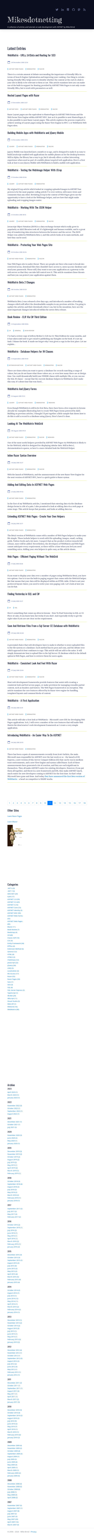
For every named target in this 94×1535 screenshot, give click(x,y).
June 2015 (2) (12, 1268)
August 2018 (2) (13, 1187)
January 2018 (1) (13, 1200)
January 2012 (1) (13, 1375)
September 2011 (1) (14, 1388)
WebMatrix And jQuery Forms (22, 389)
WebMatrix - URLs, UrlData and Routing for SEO (31, 55)
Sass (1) (10, 982)
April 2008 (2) (12, 1497)
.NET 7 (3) (11, 891)
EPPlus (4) (11, 946)
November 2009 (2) (14, 1448)
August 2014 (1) (13, 1293)
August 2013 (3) (13, 1328)
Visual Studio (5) (13, 1001)
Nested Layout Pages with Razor (23, 95)
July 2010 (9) (12, 1421)
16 (75, 803)
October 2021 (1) (13, 1124)
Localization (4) (13, 971)
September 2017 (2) (14, 1209)
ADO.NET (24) (12, 894)
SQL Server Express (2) (16, 990)
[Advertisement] (49, 40)
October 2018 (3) (13, 1181)
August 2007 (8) (13, 1511)
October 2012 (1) (13, 1356)
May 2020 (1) (12, 1141)
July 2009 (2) (12, 1459)
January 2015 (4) (13, 1282)
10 (45, 803)
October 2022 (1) (13, 1108)
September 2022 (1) (14, 1111)
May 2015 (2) (12, 1271)
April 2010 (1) (12, 1429)
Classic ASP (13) (13, 938)
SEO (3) (10, 985)
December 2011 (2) (14, 1383)
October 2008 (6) (13, 1489)
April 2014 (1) (12, 1304)
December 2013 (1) (14, 1320)
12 (55, 803)
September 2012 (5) (14, 1358)
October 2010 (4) (13, 1413)
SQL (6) (10, 987)
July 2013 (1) (12, 1331)
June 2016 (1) (12, 1233)
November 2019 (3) (14, 1154)
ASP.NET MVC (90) (14, 913)
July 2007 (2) (12, 1514)
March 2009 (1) (13, 1470)
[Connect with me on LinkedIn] (62, 9)
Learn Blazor (12, 822)
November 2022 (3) (14, 1105)
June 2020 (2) (12, 1138)
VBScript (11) (12, 998)
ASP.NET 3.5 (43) (13, 902)
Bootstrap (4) (12, 932)
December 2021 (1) (14, 1122)
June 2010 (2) (12, 1424)
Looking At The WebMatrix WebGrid (25, 423)
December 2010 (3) (14, 1410)
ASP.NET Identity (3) (14, 910)
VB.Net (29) (11, 996)
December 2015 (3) (14, 1255)
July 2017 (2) (12, 1211)
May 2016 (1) (12, 1236)
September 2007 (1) (14, 1508)
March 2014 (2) (13, 1307)
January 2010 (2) (13, 1437)
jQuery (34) (11, 965)
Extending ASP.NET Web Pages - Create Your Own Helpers (36, 516)
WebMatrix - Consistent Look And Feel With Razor (32, 663)
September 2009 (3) (14, 1454)
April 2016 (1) (12, 1238)
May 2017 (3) (12, 1214)
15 (70, 803)
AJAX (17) (10, 896)
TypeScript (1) (12, 993)
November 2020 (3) (14, 1135)
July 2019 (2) (12, 1162)
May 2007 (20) (12, 1519)
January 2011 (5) (13, 1402)
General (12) (12, 952)
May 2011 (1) (12, 1394)
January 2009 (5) (13, 1476)
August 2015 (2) (13, 1263)
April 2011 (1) (12, 1396)
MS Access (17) (13, 974)
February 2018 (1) (14, 1198)
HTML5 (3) (11, 957)
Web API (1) (11, 1004)
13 (60, 803)
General (18, 330)
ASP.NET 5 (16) (12, 905)
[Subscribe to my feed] (84, 9)
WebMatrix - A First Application (23, 700)
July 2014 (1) (12, 1296)
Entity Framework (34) (15, 943)
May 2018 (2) (12, 1192)
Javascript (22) (12, 963)
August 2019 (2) (13, 1160)
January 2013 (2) (13, 1342)
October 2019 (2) (13, 1157)
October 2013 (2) (13, 1326)
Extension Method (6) (15, 949)
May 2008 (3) (12, 1495)
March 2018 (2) (13, 1195)
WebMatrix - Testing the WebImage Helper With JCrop (34, 170)
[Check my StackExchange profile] (68, 9)
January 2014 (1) (13, 1312)
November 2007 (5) (14, 1505)
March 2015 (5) (13, 1277)
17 (80, 803)
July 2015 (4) (12, 1266)
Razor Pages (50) (13, 979)
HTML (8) (10, 954)
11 (50, 803)
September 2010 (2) (14, 1415)
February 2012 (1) (14, 1372)
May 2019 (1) (12, 1165)
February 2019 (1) (14, 1173)
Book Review (29, 330)
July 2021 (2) (12, 1127)
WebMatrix (31, 69)
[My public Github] (73, 9)
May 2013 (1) (12, 1337)
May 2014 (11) (12, 1301)
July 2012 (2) (12, 1364)
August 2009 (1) (13, 1456)
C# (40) (10, 935)
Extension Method (16, 365)
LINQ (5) (10, 968)
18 (84, 803)
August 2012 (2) (13, 1361)
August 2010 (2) (13, 1418)
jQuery (11, 146)
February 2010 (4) (14, 1435)
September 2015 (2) (14, 1260)
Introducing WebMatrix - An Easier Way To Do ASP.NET (34, 735)
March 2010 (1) (13, 1432)
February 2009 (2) (14, 1473)
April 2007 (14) (12, 1522)
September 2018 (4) (14, 1184)
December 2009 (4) (14, 1445)
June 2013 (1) (12, 1334)
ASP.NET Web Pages (16, 69)
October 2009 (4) (13, 1451)
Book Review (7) (13, 929)
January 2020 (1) (13, 1143)
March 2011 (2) (13, 1399)
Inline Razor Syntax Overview (21, 455)
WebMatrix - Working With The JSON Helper (29, 207)
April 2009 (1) (12, 1467)
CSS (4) (10, 940)
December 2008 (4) (14, 1484)
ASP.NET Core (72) (14, 907)
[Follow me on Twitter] (57, 9)
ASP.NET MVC (13, 109)
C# (10, 330)
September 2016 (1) (14, 1227)
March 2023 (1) (13, 1095)
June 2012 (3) (12, 1367)
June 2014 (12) (12, 1298)
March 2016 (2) (13, 1241)
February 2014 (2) (14, 1309)
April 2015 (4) (12, 1274)
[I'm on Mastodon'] (79, 9)
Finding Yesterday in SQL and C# (23, 594)
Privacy (33, 1532)
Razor (41, 69)
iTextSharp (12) (13, 960)
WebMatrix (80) (13, 1009)
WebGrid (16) (12, 1007)
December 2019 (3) (14, 1151)
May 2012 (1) (12, 1369)
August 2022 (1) (13, 1114)
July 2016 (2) (12, 1230)
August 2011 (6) (13, 1391)
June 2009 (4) (12, 1462)
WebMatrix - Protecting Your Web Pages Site (29, 245)
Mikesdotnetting (34, 19)
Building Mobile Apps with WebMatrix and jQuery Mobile (35, 133)
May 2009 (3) (12, 1465)
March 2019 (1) (13, 1171)
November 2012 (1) (14, 1353)
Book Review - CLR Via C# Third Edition (27, 317)
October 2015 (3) (13, 1257)
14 (65, 803)
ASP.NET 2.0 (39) (13, 899)
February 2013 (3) (14, 1339)
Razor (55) (11, 976)
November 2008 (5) (14, 1486)
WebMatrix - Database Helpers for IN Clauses (30, 351)
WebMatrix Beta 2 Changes (21, 282)
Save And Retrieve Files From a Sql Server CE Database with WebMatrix (43, 626)
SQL (16, 608)
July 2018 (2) (12, 1189)
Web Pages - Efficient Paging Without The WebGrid (32, 556)
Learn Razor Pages (14, 816)
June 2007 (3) (12, 1516)
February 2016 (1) (14, 1244)
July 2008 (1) (12, 1492)
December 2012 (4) (14, 1350)
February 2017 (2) (14, 1217)
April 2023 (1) (12, 1092)
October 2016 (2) (13, 1225)
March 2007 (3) (13, 1525)
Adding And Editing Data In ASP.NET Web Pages (30, 484)
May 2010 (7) (12, 1426)
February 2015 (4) (14, 1279)
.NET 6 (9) (11, 888)
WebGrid (51, 403)
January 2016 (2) (13, 1247)
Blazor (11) (11, 927)
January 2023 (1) (13, 1098)
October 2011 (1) (13, 1385)
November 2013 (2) (14, 1323)
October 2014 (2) (13, 1290)
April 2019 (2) (12, 1168)
